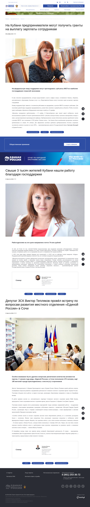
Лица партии (17, 9)
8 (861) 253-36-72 (71, 474)
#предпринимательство (57, 132)
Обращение (50, 6)
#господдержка (39, 293)
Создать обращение (71, 144)
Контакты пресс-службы (32, 476)
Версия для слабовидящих (78, 2)
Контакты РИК (10, 476)
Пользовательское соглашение (12, 498)
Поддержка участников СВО (45, 13)
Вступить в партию (80, 9)
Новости (22, 18)
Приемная (56, 9)
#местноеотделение (37, 463)
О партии (7, 9)
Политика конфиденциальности (13, 499)
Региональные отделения (51, 473)
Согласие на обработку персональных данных (16, 502)
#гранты (45, 132)
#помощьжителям (51, 293)
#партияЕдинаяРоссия (61, 463)
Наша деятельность (30, 9)
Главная (7, 18)
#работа (62, 293)
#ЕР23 (28, 293)
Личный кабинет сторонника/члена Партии (72, 6)
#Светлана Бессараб (33, 132)
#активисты (49, 463)
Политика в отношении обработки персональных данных (19, 501)
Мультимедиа (67, 9)
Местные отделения (44, 9)
